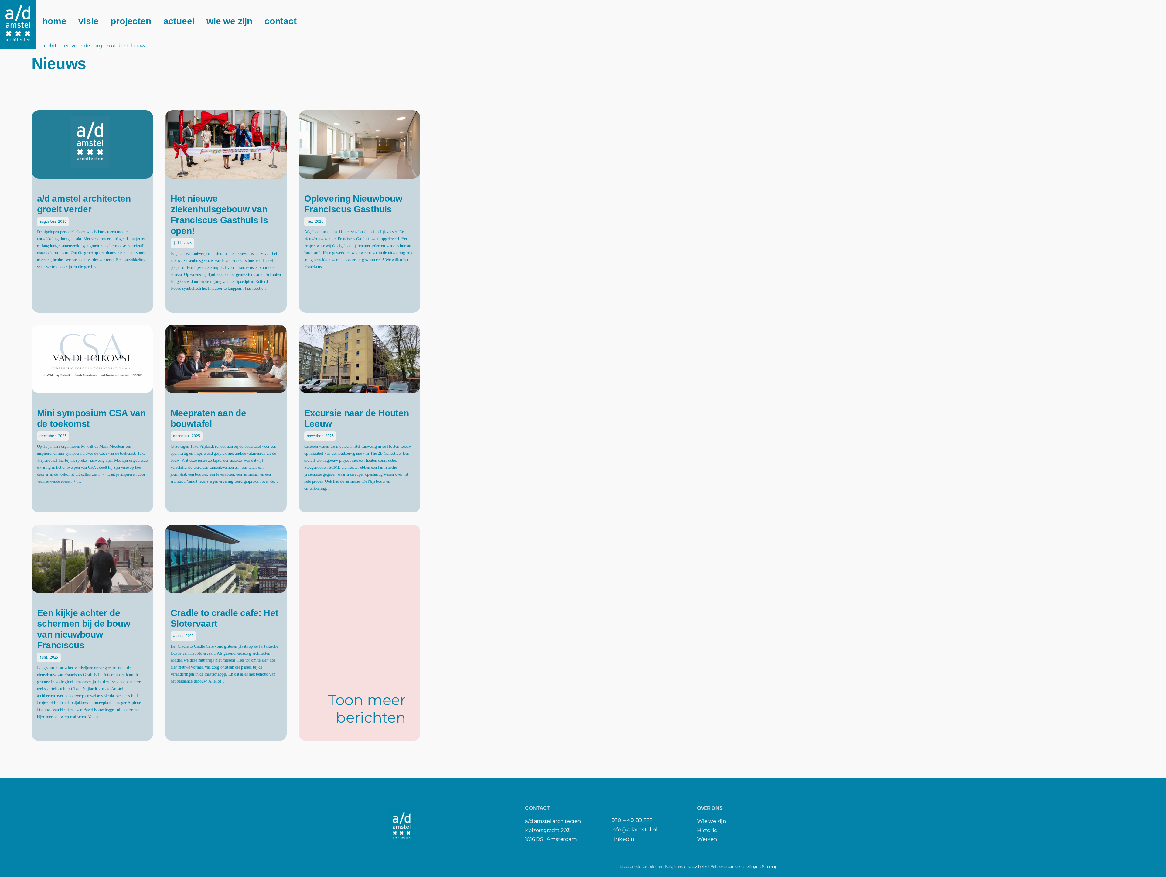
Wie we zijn (711, 821)
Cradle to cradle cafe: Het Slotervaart (224, 618)
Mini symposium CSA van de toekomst (91, 418)
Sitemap (769, 866)
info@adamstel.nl (634, 829)
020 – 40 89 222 (632, 820)
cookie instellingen (744, 866)
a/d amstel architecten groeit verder (84, 204)
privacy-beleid (696, 866)
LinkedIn (622, 839)
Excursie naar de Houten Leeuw (356, 418)
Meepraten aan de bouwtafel (208, 418)
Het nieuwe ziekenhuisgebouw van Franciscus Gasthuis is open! (219, 215)
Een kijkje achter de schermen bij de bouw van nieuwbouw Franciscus (83, 629)
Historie (707, 830)
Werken (707, 839)
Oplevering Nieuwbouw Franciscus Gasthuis (353, 204)
